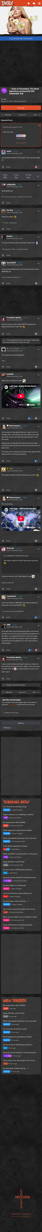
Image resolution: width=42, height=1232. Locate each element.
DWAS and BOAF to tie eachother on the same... (20, 853)
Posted (14, 153)
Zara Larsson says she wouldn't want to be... (19, 909)
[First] (2, 114)
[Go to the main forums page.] (34, 2)
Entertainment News (20, 881)
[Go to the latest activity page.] (28, 2)
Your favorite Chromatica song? (15, 806)
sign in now (12, 704)
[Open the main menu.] (39, 2)
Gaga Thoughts (17, 810)
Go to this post (21, 143)
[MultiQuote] (3, 166)
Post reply (21, 107)
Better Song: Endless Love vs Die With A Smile (20, 916)
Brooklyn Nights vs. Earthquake (14, 885)
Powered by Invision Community (21, 1216)
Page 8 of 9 (22, 115)
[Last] (39, 114)
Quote (8, 167)
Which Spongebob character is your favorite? (20, 838)
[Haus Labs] (21, 21)
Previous (8, 115)
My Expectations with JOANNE (14, 822)
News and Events (20, 101)
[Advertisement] (21, 63)
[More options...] (38, 152)
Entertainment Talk (17, 825)
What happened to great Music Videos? (17, 830)
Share (22, 723)
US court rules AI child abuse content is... (18, 869)
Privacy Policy (16, 1213)
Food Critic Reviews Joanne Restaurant (17, 893)
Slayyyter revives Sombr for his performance (19, 877)
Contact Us (27, 1213)
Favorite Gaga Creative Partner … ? (16, 901)
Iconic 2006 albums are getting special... (18, 924)
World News (15, 849)
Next (35, 115)
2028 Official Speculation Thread (15, 846)
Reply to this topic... (12, 712)
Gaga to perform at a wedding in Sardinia (18, 814)
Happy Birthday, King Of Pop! (14, 861)
